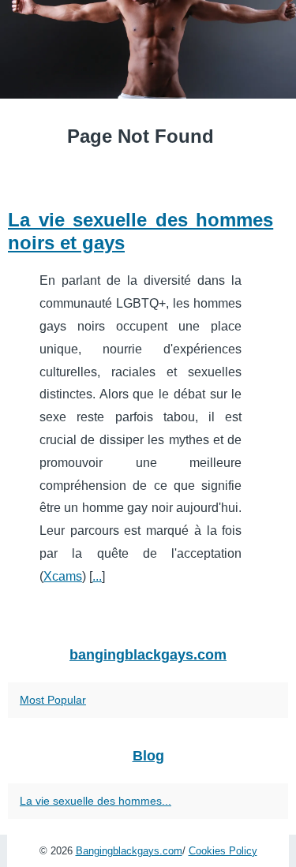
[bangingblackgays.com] (148, 49)
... (97, 576)
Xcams (62, 576)
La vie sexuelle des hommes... (95, 800)
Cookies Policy (223, 851)
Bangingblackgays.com (129, 851)
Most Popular (53, 699)
